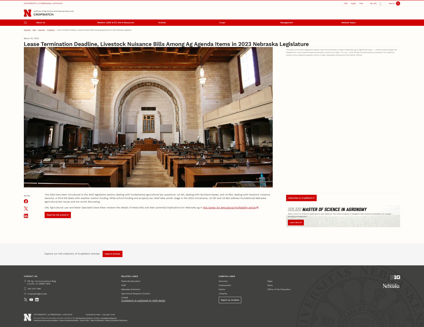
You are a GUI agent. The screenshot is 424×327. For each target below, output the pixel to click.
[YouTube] (31, 299)
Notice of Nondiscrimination (69, 320)
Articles (162, 22)
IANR (34, 30)
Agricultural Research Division (135, 293)
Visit (345, 3)
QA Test (96, 318)
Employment (225, 285)
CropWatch (44, 14)
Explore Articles (112, 254)
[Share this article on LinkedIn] (26, 216)
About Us (40, 22)
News (270, 285)
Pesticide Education (130, 281)
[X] (25, 299)
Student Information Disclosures (116, 320)
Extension (41, 30)
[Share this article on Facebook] (26, 201)
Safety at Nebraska (97, 320)
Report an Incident (230, 300)
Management (286, 22)
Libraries (223, 293)
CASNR (124, 297)
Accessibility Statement (108, 318)
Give (361, 3)
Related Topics (349, 22)
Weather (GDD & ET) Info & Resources (115, 22)
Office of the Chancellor (279, 289)
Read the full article (56, 215)
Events (222, 289)
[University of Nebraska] (391, 286)
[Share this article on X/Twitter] (26, 208)
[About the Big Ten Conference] (395, 277)
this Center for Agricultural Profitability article (229, 207)
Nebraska (27, 30)
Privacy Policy (84, 320)
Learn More (295, 222)
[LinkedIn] (37, 299)
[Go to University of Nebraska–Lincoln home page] (27, 13)
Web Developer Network (84, 318)
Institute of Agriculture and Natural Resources (54, 11)
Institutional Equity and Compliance (46, 320)
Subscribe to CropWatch (300, 198)
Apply (353, 3)
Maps (269, 281)
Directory (223, 281)
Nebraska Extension (130, 289)
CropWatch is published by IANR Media (143, 300)
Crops (222, 22)
